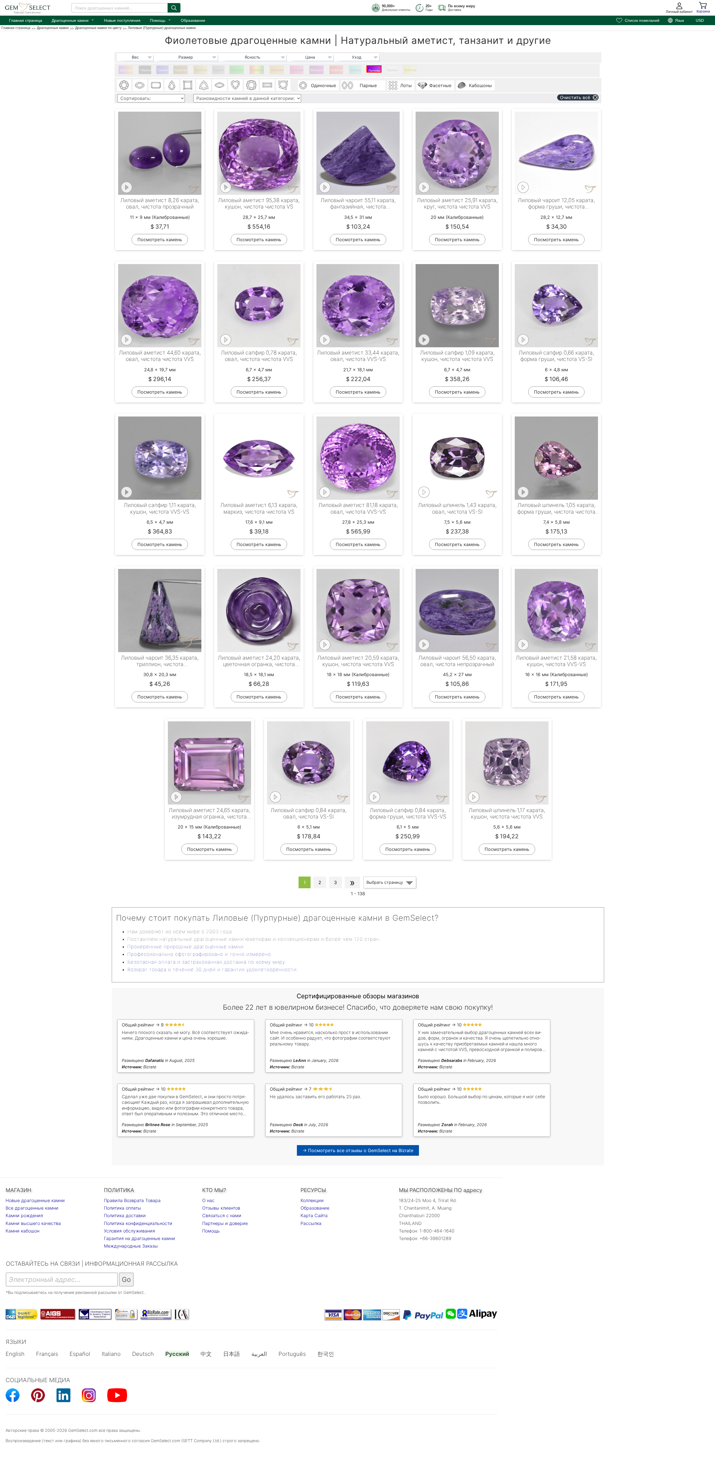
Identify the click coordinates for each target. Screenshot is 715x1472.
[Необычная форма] (283, 85)
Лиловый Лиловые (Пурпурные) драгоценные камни (375, 71)
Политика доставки (125, 1215)
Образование (193, 20)
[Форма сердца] (235, 85)
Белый (392, 70)
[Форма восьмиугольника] (156, 85)
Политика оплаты (122, 1208)
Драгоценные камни (73, 20)
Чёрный (145, 70)
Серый (218, 70)
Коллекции (312, 1200)
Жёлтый (410, 70)
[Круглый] (124, 85)
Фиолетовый (317, 70)
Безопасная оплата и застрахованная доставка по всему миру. (206, 962)
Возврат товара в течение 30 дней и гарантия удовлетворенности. (212, 969)
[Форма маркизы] (219, 85)
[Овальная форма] (140, 85)
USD (700, 20)
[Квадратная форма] (187, 85)
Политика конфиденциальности (138, 1223)
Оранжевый (277, 70)
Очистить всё (575, 97)
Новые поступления (122, 20)
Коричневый (181, 70)
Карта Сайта (314, 1215)
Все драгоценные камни (32, 1208)
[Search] (174, 8)
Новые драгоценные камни (35, 1200)
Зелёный (237, 70)
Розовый (297, 70)
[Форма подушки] (251, 85)
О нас (208, 1200)
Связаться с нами (221, 1215)
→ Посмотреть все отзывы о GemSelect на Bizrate (357, 1150)
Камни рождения (24, 1215)
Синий (163, 70)
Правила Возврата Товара (132, 1200)
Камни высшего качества (33, 1223)
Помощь (160, 20)
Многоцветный (257, 70)
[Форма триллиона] (203, 85)
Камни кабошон (22, 1231)
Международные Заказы (131, 1246)
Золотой (201, 70)
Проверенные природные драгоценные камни (185, 946)
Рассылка (311, 1223)
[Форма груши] (172, 85)
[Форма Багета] (267, 85)
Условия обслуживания (129, 1231)
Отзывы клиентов (221, 1208)
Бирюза (355, 70)
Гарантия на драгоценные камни (139, 1238)
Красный (337, 70)
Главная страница (25, 20)
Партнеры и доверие (225, 1223)
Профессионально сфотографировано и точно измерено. (199, 954)
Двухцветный (126, 70)
